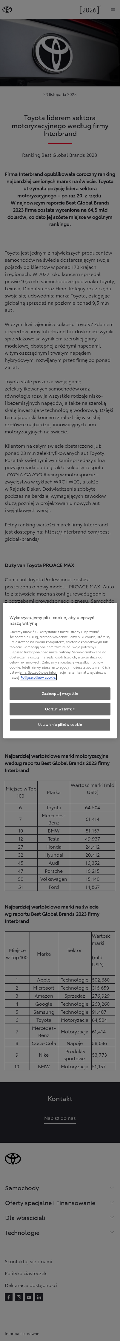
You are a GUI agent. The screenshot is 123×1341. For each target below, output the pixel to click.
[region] (60, 671)
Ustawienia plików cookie (60, 724)
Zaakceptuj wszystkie (60, 693)
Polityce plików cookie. (38, 677)
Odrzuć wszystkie (60, 708)
